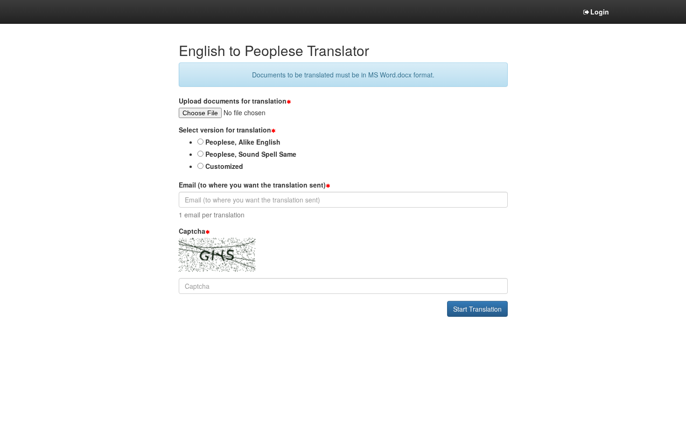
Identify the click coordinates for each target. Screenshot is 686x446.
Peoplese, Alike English (241, 141)
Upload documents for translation (233, 100)
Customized (223, 166)
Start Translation (477, 309)
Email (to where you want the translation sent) (252, 184)
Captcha (192, 231)
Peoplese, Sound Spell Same (249, 154)
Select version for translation (225, 129)
